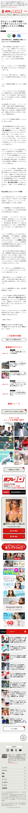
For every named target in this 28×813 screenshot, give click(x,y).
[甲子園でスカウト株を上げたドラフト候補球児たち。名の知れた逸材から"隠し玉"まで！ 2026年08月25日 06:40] (7, 458)
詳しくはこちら (13, 7)
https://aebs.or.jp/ (13, 763)
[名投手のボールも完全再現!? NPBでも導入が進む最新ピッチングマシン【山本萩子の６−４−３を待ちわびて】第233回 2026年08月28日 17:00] (21, 429)
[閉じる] (26, 4)
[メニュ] (25, 11)
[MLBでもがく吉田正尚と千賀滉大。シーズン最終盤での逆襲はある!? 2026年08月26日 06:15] (21, 443)
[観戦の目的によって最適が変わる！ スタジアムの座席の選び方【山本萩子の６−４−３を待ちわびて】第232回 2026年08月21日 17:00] (21, 458)
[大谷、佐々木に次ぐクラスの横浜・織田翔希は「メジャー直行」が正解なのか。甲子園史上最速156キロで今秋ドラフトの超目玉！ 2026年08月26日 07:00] (7, 443)
